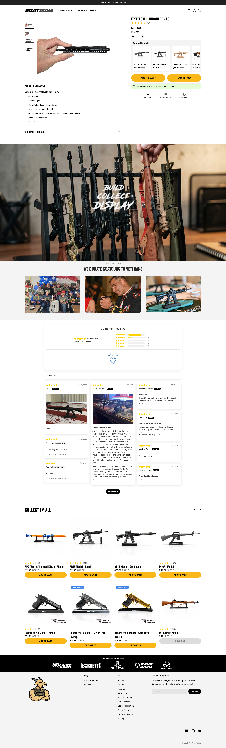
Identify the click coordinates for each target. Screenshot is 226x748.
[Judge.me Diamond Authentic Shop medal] (113, 358)
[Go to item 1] (29, 25)
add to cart (45, 575)
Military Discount (125, 697)
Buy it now (184, 78)
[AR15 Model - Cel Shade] (135, 538)
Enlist (195, 691)
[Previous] (93, 2)
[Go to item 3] (29, 41)
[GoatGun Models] (39, 10)
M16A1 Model (166, 566)
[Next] (133, 2)
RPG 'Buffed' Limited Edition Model (44, 566)
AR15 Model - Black (80, 566)
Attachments (89, 685)
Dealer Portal (123, 710)
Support (121, 680)
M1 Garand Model (169, 632)
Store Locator (124, 702)
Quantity (135, 32)
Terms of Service (125, 714)
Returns (121, 689)
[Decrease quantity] (133, 36)
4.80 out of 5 (92, 339)
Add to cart (90, 575)
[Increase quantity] (142, 36)
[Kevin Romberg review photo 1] (112, 409)
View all (194, 510)
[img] (51, 385)
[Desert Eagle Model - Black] (46, 604)
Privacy (121, 718)
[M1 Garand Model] (180, 604)
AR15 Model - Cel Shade (127, 566)
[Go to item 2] (29, 33)
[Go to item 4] (29, 49)
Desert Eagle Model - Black (40, 632)
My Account (123, 693)
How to (121, 685)
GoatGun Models (91, 680)
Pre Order (90, 645)
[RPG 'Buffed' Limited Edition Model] (46, 538)
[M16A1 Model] (180, 538)
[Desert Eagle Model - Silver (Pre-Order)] (91, 604)
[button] (195, 54)
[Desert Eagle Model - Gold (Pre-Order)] (135, 604)
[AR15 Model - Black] (91, 538)
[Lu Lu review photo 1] (66, 409)
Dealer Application (126, 706)
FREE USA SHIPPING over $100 (113, 2)
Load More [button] (113, 491)
